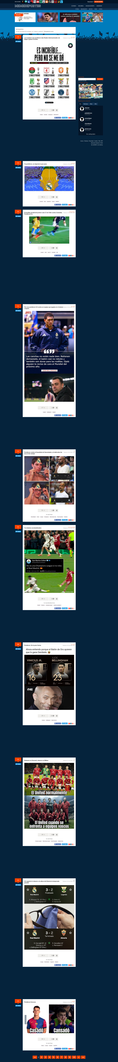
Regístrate (90, 1)
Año (96, 104)
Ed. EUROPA (94, 144)
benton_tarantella (71, 527)
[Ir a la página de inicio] (29, 5)
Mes (91, 104)
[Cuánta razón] (26, 1)
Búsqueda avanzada (82, 80)
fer (74, 451)
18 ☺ (43, 834)
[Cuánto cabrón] (35, 1)
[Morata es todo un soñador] (91, 98)
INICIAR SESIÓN (98, 1)
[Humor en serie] (43, 1)
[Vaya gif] (52, 1)
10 (74, 1057)
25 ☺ (43, 715)
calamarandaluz (72, 211)
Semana (86, 104)
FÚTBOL (77, 9)
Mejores (80, 6)
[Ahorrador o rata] (58, 1)
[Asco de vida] (23, 1)
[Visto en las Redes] (29, 1)
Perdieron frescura (30, 1002)
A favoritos (56, 110)
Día (80, 104)
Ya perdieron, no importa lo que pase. (35, 164)
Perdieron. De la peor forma (32, 645)
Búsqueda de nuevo (49, 31)
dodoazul (73, 163)
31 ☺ (43, 510)
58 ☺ (43, 197)
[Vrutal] (38, 1)
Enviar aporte (90, 6)
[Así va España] (32, 1)
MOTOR (90, 9)
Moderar (99, 6)
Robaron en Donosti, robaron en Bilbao (36, 760)
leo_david (73, 306)
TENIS (95, 9)
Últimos (73, 6)
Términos (86, 141)
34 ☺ (43, 110)
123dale (73, 1001)
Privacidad (91, 141)
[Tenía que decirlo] (55, 1)
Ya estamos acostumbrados (32, 528)
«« (35, 1057)
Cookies (96, 141)
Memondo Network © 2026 (97, 143)
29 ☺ (43, 248)
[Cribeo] (40, 1)
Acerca (81, 141)
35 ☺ (43, 598)
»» (83, 1057)
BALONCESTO (84, 9)
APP (102, 141)
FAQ (99, 141)
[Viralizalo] (61, 1)
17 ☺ (43, 407)
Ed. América (100, 144)
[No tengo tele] (49, 1)
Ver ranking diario (90, 134)
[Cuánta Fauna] (46, 1)
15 (18, 644)
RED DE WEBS (18, 1)
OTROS (100, 9)
